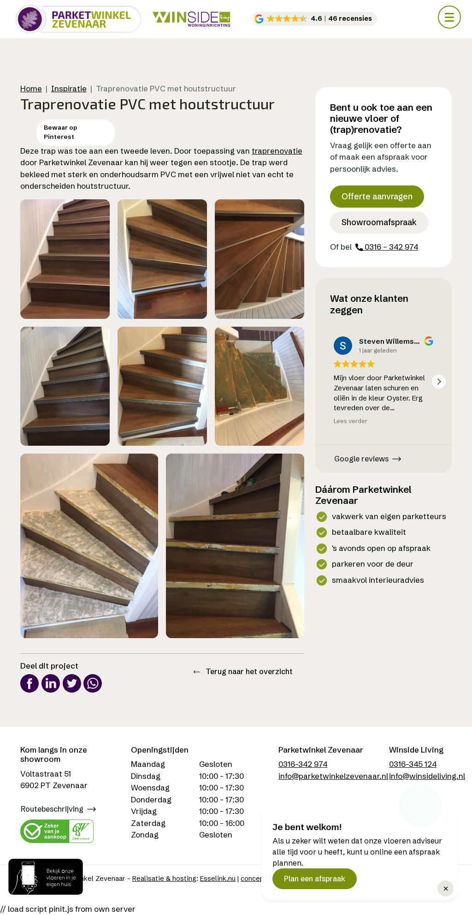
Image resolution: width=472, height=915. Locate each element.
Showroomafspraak (379, 222)
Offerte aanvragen (377, 196)
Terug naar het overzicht (248, 671)
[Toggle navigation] (449, 17)
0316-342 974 (302, 764)
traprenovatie (277, 150)
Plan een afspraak (314, 878)
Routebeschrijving (52, 808)
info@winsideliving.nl (427, 776)
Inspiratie (69, 88)
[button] (314, 19)
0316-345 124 (413, 764)
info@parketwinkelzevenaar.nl (333, 776)
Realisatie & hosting (164, 878)
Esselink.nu (218, 878)
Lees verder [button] (350, 421)
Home (31, 88)
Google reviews (361, 458)
